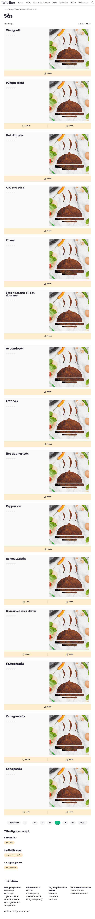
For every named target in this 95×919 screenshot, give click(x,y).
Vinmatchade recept (41, 2)
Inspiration (63, 2)
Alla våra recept (12, 900)
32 (50, 822)
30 (35, 822)
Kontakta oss (77, 891)
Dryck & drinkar (11, 897)
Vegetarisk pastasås (13, 855)
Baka (28, 2)
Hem (5, 9)
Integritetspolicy (34, 900)
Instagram (53, 897)
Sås (28, 9)
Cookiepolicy (32, 894)
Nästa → (82, 822)
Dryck (54, 2)
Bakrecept (9, 894)
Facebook (53, 900)
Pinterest (52, 894)
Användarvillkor (34, 897)
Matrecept (9, 891)
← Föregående (14, 822)
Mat (16, 9)
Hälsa (73, 2)
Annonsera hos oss (79, 894)
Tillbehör (22, 9)
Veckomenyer (83, 2)
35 (73, 822)
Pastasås (9, 842)
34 (65, 822)
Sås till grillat (11, 867)
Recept (21, 2)
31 (42, 822)
